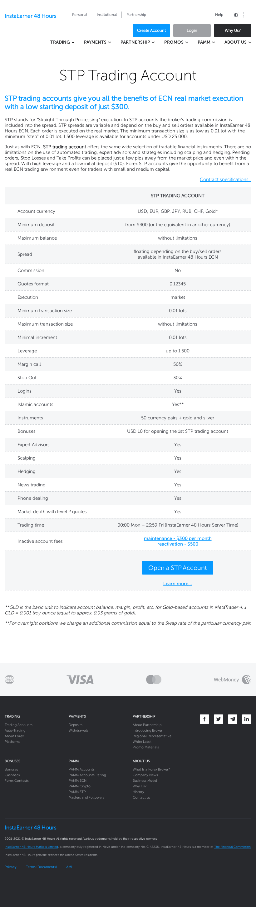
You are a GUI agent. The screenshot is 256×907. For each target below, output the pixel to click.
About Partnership (147, 725)
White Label (142, 742)
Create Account (151, 30)
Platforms (12, 742)
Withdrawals (78, 730)
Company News (145, 775)
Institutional (107, 14)
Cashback (12, 775)
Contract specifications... (225, 179)
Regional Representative (152, 736)
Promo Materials (146, 747)
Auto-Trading (15, 730)
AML (69, 867)
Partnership (136, 14)
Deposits (75, 725)
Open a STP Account (177, 567)
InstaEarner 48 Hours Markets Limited (31, 847)
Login (192, 30)
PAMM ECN (77, 781)
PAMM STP (77, 792)
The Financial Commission (232, 847)
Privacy (11, 867)
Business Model (145, 781)
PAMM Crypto (80, 786)
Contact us (141, 797)
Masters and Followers (86, 797)
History (138, 792)
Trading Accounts (18, 725)
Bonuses (11, 769)
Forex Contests (17, 781)
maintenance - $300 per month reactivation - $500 (178, 541)
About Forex (14, 736)
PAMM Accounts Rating (87, 775)
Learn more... (177, 583)
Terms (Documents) (41, 867)
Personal (79, 14)
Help (219, 14)
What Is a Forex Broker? (151, 769)
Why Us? (233, 30)
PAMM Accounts (82, 769)
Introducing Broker (147, 730)
